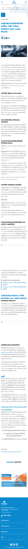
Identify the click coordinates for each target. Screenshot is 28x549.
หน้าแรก (3, 7)
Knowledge (16, 7)
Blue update (9, 7)
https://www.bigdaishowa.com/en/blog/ (11, 451)
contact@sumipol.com (6, 512)
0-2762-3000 (7, 515)
